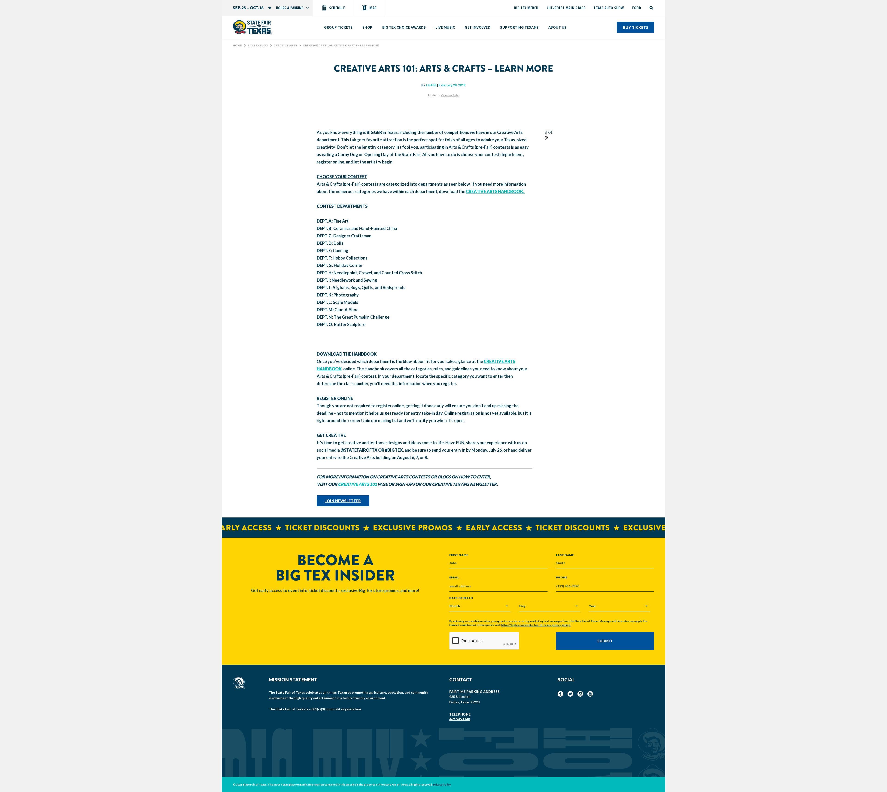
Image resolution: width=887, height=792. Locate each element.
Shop (367, 27)
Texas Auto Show (609, 8)
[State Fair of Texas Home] (252, 27)
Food (636, 8)
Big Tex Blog (258, 45)
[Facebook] (560, 694)
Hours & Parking (290, 7)
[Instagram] (580, 694)
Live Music (445, 27)
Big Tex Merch (526, 8)
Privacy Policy (442, 784)
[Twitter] (570, 694)
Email (454, 577)
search (651, 8)
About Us (557, 27)
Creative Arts (285, 45)
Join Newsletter (343, 501)
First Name (458, 554)
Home (237, 45)
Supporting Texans (519, 27)
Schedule (337, 7)
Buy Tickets (635, 27)
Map (373, 7)
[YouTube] (590, 694)
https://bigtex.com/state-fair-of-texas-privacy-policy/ (536, 625)
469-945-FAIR (459, 719)
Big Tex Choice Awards (404, 27)
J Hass (431, 85)
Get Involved (477, 27)
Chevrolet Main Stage (566, 8)
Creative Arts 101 (357, 484)
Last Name (565, 554)
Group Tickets (338, 27)
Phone (562, 577)
